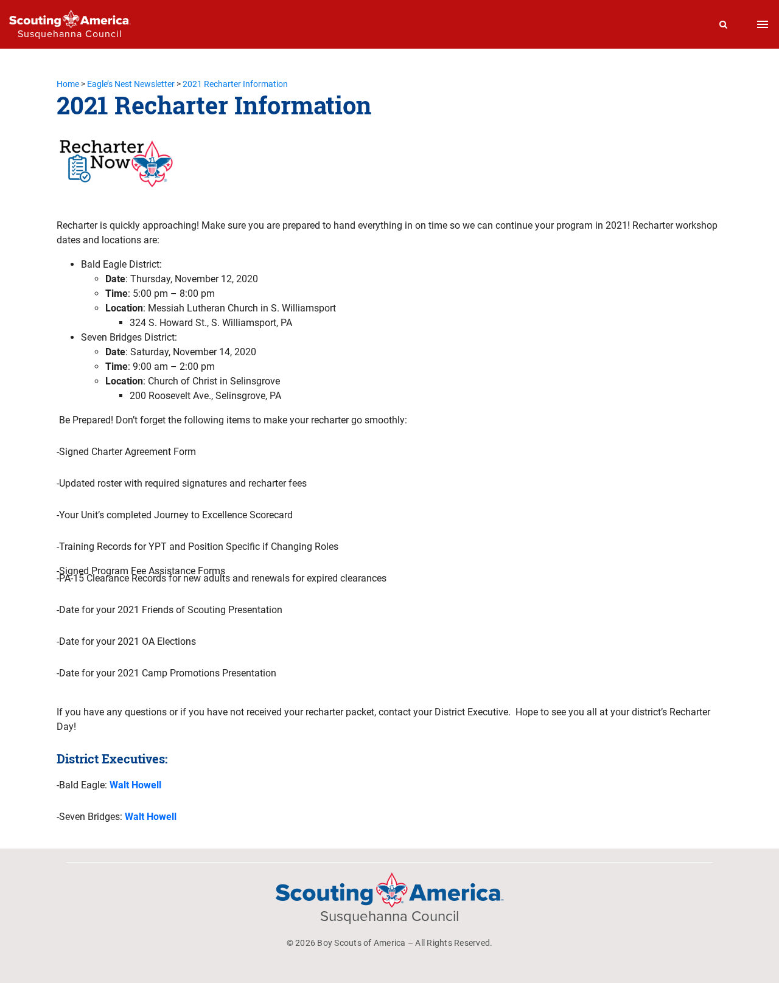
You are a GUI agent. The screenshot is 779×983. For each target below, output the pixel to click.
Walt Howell (135, 785)
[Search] (723, 24)
